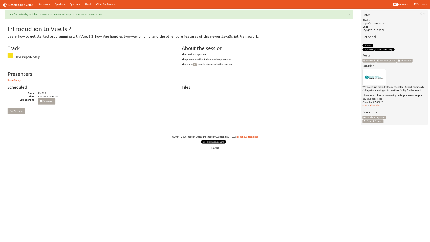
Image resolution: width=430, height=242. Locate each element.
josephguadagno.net (247, 136)
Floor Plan (375, 105)
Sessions (43, 4)
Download (47, 101)
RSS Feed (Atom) (387, 60)
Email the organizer (375, 117)
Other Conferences (106, 4)
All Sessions (406, 60)
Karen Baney (14, 80)
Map (364, 105)
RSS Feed (370, 60)
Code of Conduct (374, 121)
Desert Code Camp (20, 4)
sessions (401, 4)
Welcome (420, 4)
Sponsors (75, 4)
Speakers (60, 4)
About (88, 4)
